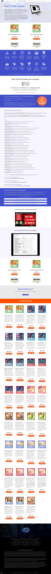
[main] (16, 12)
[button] (50, 1)
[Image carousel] (25, 245)
